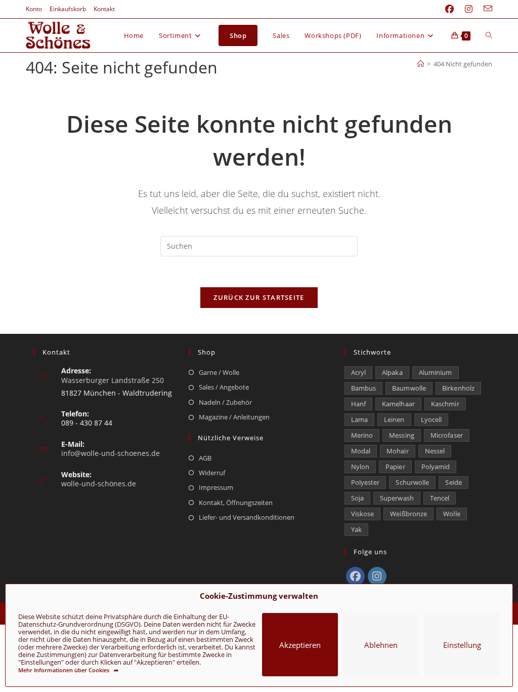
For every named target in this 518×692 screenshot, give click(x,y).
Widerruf (212, 472)
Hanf (358, 403)
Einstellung (462, 645)
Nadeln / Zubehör (225, 402)
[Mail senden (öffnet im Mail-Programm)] (485, 9)
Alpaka (392, 372)
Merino (362, 435)
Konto (34, 9)
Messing (401, 435)
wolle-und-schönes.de (98, 483)
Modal (361, 450)
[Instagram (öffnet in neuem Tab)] (468, 9)
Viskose (362, 513)
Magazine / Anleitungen (234, 416)
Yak (356, 529)
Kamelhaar (398, 403)
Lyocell (431, 419)
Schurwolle (412, 482)
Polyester (365, 482)
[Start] (420, 63)
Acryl (358, 372)
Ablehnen (381, 645)
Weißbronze (408, 513)
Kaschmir (445, 403)
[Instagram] (377, 576)
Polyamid (435, 466)
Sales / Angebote (224, 387)
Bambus (363, 388)
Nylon (360, 466)
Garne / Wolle (219, 372)
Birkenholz (458, 388)
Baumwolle (409, 388)
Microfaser (446, 435)
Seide (453, 482)
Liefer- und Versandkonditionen (246, 517)
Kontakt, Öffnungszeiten (236, 502)
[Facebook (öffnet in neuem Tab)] (449, 9)
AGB (205, 458)
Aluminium (435, 372)
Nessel (435, 450)
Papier (395, 466)
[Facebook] (355, 576)
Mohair (397, 450)
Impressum (216, 487)
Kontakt (104, 9)
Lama (359, 419)
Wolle (451, 513)
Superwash (397, 498)
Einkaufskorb (68, 9)
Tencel (440, 498)
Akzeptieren (300, 645)
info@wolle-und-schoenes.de (110, 453)
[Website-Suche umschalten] (489, 35)
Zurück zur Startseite (258, 297)
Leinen (394, 419)
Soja (357, 498)
